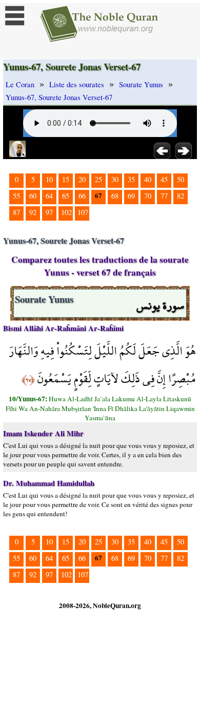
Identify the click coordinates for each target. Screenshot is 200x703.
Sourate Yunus (141, 84)
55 (16, 196)
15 (65, 179)
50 (180, 179)
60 (32, 196)
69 (131, 196)
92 (32, 212)
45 (164, 179)
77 (164, 196)
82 (180, 196)
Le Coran (20, 84)
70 (147, 196)
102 (66, 212)
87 (16, 212)
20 (82, 179)
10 (49, 179)
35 (131, 179)
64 (49, 196)
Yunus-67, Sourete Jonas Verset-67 (59, 97)
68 (114, 196)
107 (82, 212)
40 (147, 179)
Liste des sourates (76, 84)
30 (114, 179)
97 (49, 212)
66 (82, 196)
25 (98, 179)
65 (65, 196)
